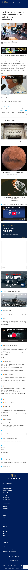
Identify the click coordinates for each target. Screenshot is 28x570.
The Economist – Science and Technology (13, 399)
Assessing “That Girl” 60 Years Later (8, 426)
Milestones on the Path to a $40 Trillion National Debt (12, 370)
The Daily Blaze (7, 419)
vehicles (19, 101)
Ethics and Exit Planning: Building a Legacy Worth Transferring (13, 380)
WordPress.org (4, 454)
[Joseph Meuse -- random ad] (8, 97)
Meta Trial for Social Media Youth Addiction (10, 409)
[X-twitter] (11, 478)
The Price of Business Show (10, 345)
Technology (5, 44)
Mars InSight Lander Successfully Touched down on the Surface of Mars (14, 173)
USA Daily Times (7, 406)
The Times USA (7, 386)
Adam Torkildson (6, 42)
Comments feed (4, 452)
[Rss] (19, 478)
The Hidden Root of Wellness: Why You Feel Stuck (11, 391)
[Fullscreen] (24, 219)
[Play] (3, 219)
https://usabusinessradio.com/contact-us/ (17, 314)
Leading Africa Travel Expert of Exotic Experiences (11, 382)
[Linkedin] (16, 478)
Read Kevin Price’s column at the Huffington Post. (11, 441)
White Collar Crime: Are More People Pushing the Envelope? (13, 425)
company (10, 101)
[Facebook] (8, 478)
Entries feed (3, 450)
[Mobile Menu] (26, 5)
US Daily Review (7, 361)
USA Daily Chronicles (8, 374)
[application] (14, 213)
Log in (2, 449)
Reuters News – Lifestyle (9, 402)
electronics (15, 101)
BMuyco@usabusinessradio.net (17, 322)
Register (3, 447)
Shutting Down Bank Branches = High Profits (13, 141)
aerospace (6, 101)
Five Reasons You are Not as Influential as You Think (14, 197)
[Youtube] (14, 478)
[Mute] (22, 219)
